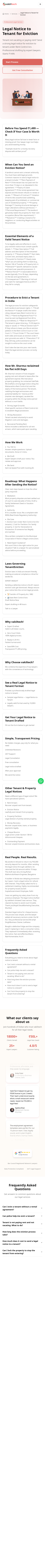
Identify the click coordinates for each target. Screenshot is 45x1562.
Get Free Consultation (22, 70)
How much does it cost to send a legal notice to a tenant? (20, 1242)
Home (7, 14)
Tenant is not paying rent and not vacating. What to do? (18, 1224)
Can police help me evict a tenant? (19, 1216)
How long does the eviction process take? (19, 1233)
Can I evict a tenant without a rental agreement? (20, 1208)
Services (14, 14)
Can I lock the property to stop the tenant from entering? (19, 1252)
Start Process (12, 62)
